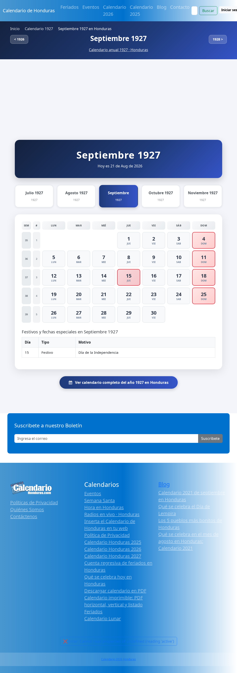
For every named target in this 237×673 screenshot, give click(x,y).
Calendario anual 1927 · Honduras (118, 49)
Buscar (208, 10)
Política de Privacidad (107, 535)
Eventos (90, 7)
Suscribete (210, 438)
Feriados (69, 7)
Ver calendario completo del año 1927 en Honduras (121, 382)
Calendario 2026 (114, 10)
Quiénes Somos (27, 509)
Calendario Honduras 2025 (112, 542)
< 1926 (19, 39)
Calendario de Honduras (29, 10)
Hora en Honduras (104, 507)
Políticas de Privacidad (34, 502)
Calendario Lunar (102, 618)
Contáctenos (23, 516)
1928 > (218, 39)
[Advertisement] (118, 94)
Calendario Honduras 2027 (112, 556)
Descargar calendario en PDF (115, 591)
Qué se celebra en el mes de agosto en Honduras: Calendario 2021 (188, 541)
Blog (161, 7)
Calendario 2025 (141, 10)
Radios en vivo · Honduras (112, 514)
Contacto (180, 7)
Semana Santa (99, 500)
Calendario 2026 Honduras (118, 659)
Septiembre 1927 (118, 38)
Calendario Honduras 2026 (112, 549)
